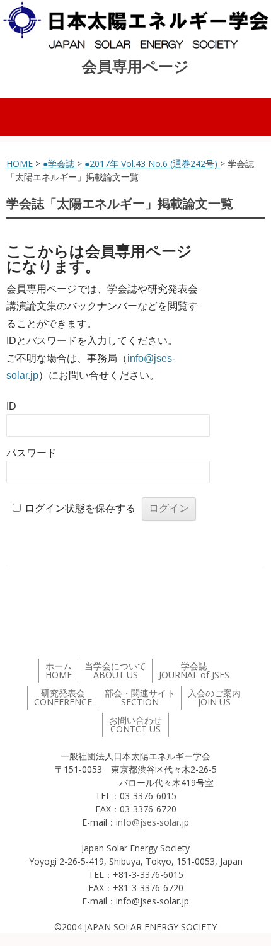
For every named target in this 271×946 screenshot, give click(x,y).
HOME (19, 164)
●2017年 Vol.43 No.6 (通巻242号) (152, 164)
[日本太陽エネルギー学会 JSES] (135, 25)
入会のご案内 (214, 697)
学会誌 (194, 670)
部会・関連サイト (140, 697)
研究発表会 (63, 697)
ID (11, 406)
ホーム (58, 670)
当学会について (115, 670)
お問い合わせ (135, 724)
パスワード (31, 452)
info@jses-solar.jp (152, 822)
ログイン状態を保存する (80, 508)
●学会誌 (60, 164)
